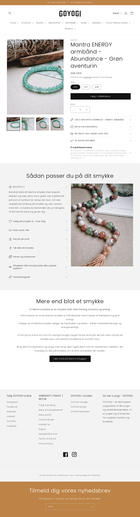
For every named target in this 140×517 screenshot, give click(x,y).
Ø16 (75, 87)
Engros (42, 429)
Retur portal (45, 414)
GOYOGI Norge (78, 406)
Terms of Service (47, 438)
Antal (73, 104)
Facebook (12, 406)
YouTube (11, 421)
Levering (87, 77)
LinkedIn (11, 416)
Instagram (12, 402)
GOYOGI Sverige (79, 402)
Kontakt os (44, 424)
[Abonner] (91, 507)
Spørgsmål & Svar (48, 434)
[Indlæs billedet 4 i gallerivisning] (57, 123)
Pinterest (11, 411)
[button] (10, 13)
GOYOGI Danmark (80, 411)
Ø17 (86, 87)
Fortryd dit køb (46, 419)
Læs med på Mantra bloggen (70, 358)
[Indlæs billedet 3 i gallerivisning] (42, 123)
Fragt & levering (47, 405)
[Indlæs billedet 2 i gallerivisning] (27, 123)
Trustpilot (12, 426)
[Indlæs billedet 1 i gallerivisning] (13, 123)
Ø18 (97, 87)
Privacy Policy (46, 443)
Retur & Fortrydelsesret (51, 410)
